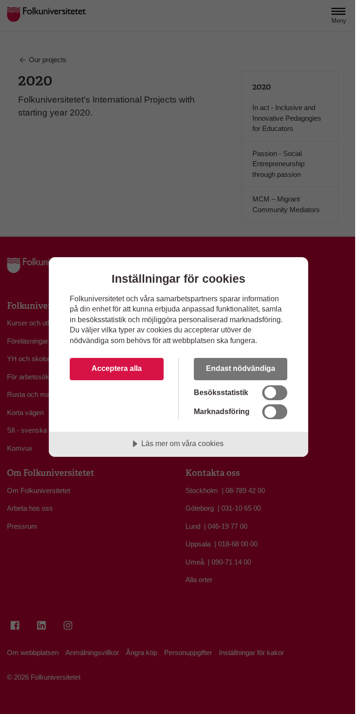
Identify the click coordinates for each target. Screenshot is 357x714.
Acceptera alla (117, 368)
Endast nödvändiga (240, 368)
